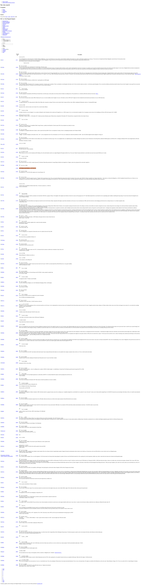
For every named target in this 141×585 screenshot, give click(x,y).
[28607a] (2, 391)
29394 (17, 477)
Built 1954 (13, 16)
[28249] (2, 320)
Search (4, 12)
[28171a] (2, 300)
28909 (17, 426)
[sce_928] (2, 144)
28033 (17, 277)
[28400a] (2, 339)
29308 (17, 455)
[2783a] (2, 221)
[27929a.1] (2, 240)
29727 (17, 517)
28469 (17, 357)
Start (3, 568)
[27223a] (2, 79)
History (4, 27)
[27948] (2, 254)
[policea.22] (2, 430)
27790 (17, 208)
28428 (17, 344)
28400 (17, 339)
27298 (17, 105)
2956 (17, 501)
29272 (17, 446)
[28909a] (2, 426)
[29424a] (2, 487)
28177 (17, 305)
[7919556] (2, 362)
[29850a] (2, 560)
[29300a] (2, 451)
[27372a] (2, 125)
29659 (17, 512)
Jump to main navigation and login (9, 2)
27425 (17, 138)
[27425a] (2, 138)
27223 (17, 79)
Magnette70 (5, 34)
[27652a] (2, 171)
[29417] (2, 482)
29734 (17, 521)
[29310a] (2, 461)
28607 (17, 391)
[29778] (2, 526)
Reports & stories (6, 25)
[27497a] (2, 152)
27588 (17, 165)
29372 (17, 471)
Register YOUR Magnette (7, 30)
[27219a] (2, 73)
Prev (3, 569)
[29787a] (2, 531)
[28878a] (2, 422)
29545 (17, 496)
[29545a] (2, 496)
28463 (17, 351)
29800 (17, 547)
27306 (17, 110)
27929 (17, 240)
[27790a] (2, 208)
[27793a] (2, 216)
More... (97, 93)
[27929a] (2, 244)
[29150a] (2, 434)
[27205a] (2, 67)
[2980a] (2, 542)
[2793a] (2, 249)
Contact (4, 10)
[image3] (2, 551)
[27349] (2, 120)
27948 (17, 254)
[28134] (2, 295)
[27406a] (2, 129)
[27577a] (2, 161)
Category (4, 50)
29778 (17, 526)
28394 (17, 332)
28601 (17, 385)
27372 (17, 125)
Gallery (9, 16)
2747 (17, 148)
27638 (17, 168)
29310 (17, 461)
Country (4, 51)
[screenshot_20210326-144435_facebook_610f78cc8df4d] (8, 456)
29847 (17, 551)
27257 (17, 97)
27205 (17, 67)
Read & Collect (5, 28)
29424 (17, 487)
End (3, 581)
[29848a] (2, 556)
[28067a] (2, 282)
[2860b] (2, 374)
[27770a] (2, 200)
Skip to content (5, 1)
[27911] (2, 230)
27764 (17, 194)
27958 (17, 258)
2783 (17, 221)
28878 (17, 422)
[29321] (2, 466)
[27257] (2, 97)
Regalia (4, 31)
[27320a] (2, 115)
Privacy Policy (5, 33)
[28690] (2, 411)
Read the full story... (58, 552)
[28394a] (2, 332)
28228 (17, 310)
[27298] (2, 105)
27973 (17, 263)
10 (3, 579)
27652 (17, 171)
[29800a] (2, 547)
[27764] (2, 194)
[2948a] (2, 491)
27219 (17, 73)
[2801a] (2, 267)
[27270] (2, 101)
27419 (17, 133)
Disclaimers (5, 11)
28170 (17, 300)
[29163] (2, 437)
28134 (17, 295)
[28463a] (2, 351)
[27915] (2, 235)
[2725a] (2, 88)
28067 (17, 282)
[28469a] (2, 357)
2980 (17, 542)
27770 (17, 200)
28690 (17, 411)
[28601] (2, 385)
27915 (17, 235)
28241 (17, 315)
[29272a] (2, 446)
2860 (17, 374)
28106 (17, 286)
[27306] (2, 110)
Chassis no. (5, 49)
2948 (17, 491)
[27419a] (2, 133)
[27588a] (2, 165)
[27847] (2, 226)
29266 (17, 441)
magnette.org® (39, 583)
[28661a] (2, 398)
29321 (17, 466)
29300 (17, 451)
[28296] (2, 326)
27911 (17, 230)
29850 (17, 560)
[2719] (2, 59)
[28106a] (2, 286)
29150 (17, 434)
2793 (17, 249)
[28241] (2, 315)
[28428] (2, 344)
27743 (17, 187)
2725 (17, 88)
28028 (17, 272)
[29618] (2, 506)
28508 (17, 362)
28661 (17, 398)
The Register (5, 29)
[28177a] (2, 305)
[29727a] (2, 517)
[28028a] (2, 272)
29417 (17, 482)
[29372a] (2, 471)
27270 (17, 101)
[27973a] (2, 263)
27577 (17, 161)
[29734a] (2, 521)
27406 (17, 129)
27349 (17, 120)
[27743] (2, 187)
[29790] (2, 537)
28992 (17, 430)
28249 (17, 320)
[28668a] (2, 404)
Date (3, 52)
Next (3, 580)
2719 (17, 59)
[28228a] (2, 310)
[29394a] (2, 477)
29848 (17, 556)
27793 (17, 216)
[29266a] (2, 441)
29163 (17, 437)
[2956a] (2, 501)
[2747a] (2, 148)
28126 (17, 290)
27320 (17, 115)
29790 (17, 537)
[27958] (2, 258)
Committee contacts (6, 32)
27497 (17, 152)
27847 (17, 226)
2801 (17, 267)
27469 (17, 144)
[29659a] (2, 512)
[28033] (2, 277)
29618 (17, 506)
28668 (17, 404)
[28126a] (2, 290)
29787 (17, 531)
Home (4, 9)
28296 (17, 326)
